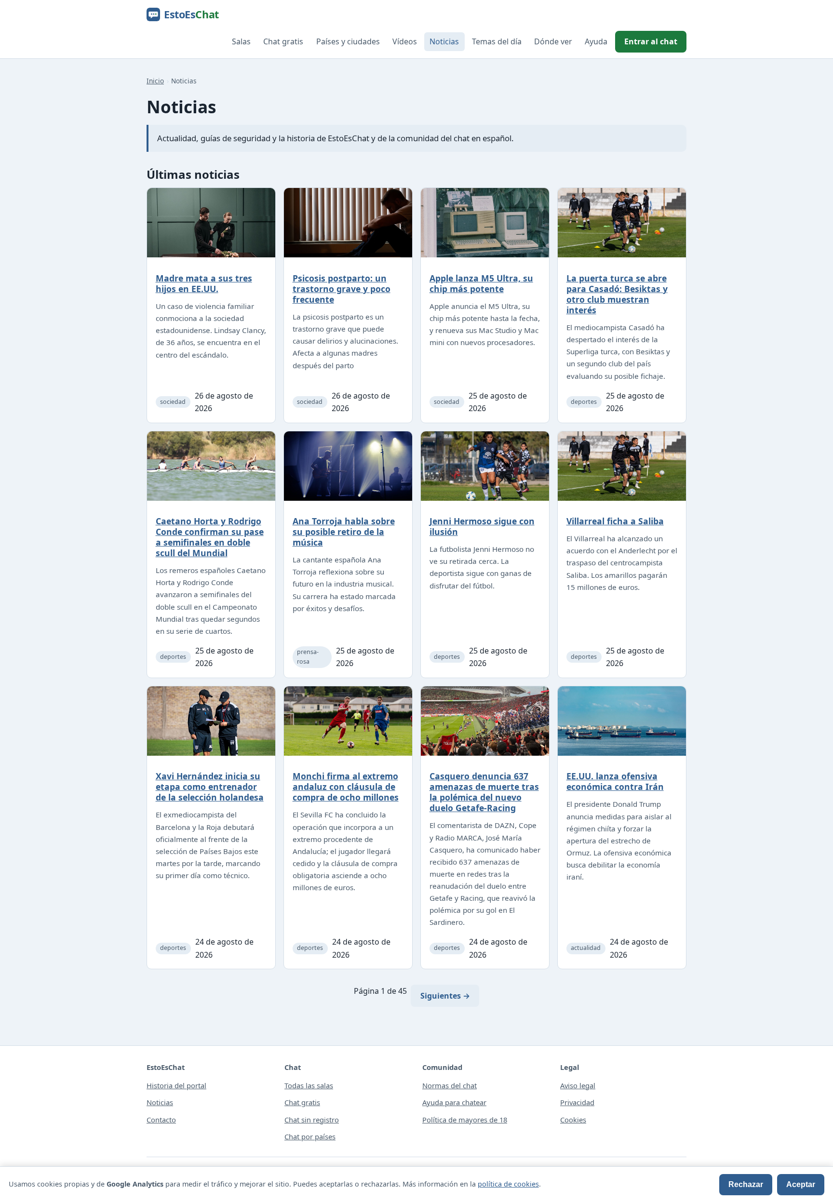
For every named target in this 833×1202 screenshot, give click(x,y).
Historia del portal (176, 1085)
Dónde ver (553, 41)
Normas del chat (449, 1085)
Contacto (161, 1119)
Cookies (573, 1119)
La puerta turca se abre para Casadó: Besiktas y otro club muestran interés (617, 294)
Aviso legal (577, 1085)
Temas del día (497, 41)
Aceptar (800, 1184)
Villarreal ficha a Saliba (615, 521)
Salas (241, 41)
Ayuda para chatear (454, 1102)
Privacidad (577, 1102)
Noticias (444, 41)
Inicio (155, 80)
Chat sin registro (311, 1119)
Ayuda (596, 41)
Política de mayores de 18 (464, 1119)
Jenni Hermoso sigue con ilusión (482, 526)
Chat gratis (283, 41)
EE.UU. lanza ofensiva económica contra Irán (615, 781)
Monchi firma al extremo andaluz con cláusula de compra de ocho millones (346, 786)
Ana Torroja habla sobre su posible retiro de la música (344, 531)
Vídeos (404, 41)
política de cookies (508, 1184)
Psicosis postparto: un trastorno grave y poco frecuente (341, 288)
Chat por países (310, 1136)
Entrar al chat (650, 41)
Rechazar (745, 1184)
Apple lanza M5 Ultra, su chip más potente (481, 283)
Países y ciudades (348, 41)
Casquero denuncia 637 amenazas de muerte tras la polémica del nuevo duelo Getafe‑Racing (484, 792)
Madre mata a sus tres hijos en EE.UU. (204, 283)
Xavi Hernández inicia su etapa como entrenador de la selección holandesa (210, 786)
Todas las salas (308, 1085)
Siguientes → (445, 995)
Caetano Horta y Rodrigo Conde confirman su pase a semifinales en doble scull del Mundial (210, 537)
